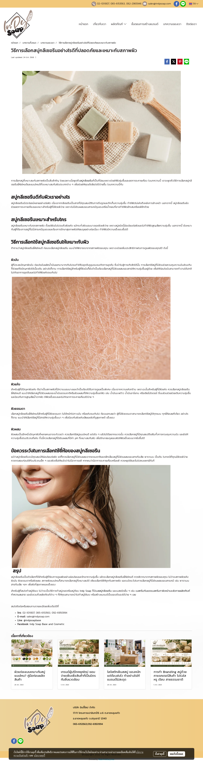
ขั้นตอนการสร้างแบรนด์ (144, 24)
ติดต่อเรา (191, 24)
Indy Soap (85, 591)
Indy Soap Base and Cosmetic (47, 624)
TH (194, 4)
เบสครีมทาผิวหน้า (160, 591)
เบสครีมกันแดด (143, 591)
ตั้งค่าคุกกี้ (159, 753)
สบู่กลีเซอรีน (86, 180)
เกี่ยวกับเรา (99, 24)
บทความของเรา (172, 24)
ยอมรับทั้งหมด (176, 753)
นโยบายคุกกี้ (39, 755)
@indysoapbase (32, 620)
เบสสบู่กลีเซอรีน (103, 591)
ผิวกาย (176, 591)
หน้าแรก (83, 24)
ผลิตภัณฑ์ (117, 24)
